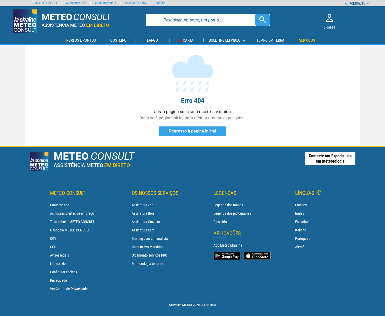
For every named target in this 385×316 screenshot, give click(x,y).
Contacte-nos (59, 205)
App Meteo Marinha (227, 245)
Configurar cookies (63, 272)
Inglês (299, 213)
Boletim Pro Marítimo (147, 247)
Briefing (160, 3)
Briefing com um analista (150, 238)
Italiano (300, 230)
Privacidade (58, 280)
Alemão (300, 247)
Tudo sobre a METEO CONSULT (72, 222)
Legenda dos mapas (228, 205)
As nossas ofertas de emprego (72, 213)
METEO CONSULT (45, 3)
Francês (301, 205)
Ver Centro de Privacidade (69, 289)
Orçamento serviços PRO (149, 255)
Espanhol (302, 222)
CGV (53, 238)
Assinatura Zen (142, 205)
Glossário (220, 222)
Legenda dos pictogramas (232, 213)
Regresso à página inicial (192, 131)
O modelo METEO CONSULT (70, 230)
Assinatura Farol (143, 230)
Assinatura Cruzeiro (146, 222)
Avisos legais (59, 255)
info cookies (58, 264)
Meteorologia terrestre (148, 264)
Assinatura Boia (143, 213)
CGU (53, 247)
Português (302, 238)
